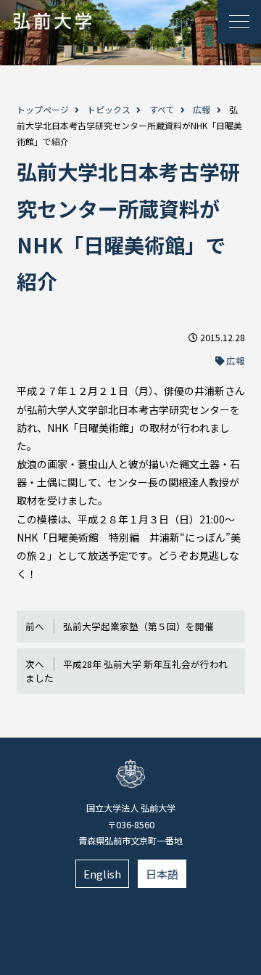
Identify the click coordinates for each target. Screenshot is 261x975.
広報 (201, 109)
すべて (162, 109)
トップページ (43, 109)
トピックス (108, 109)
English (102, 873)
